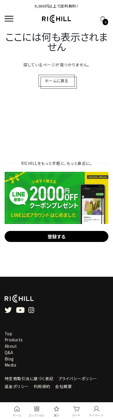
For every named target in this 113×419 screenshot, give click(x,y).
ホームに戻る (57, 80)
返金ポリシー (17, 386)
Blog (9, 359)
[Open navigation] (10, 18)
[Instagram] (31, 310)
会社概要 (63, 386)
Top (8, 333)
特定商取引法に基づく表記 (29, 378)
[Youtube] (20, 310)
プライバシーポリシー (77, 378)
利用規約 (42, 386)
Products (14, 340)
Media (11, 365)
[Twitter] (8, 310)
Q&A (9, 352)
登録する (57, 236)
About (11, 346)
